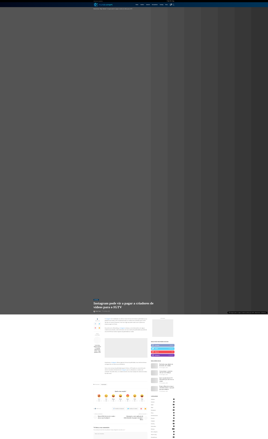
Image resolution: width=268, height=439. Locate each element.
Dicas (152, 412)
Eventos (153, 418)
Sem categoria (154, 431)
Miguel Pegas (98, 311)
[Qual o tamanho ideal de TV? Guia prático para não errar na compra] (154, 380)
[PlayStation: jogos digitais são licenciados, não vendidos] (154, 365)
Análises (153, 399)
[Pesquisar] (173, 4)
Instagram (108, 318)
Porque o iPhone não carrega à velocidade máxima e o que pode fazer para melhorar (166, 388)
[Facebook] (95, 324)
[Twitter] (99, 324)
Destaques (153, 410)
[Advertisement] (126, 348)
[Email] (99, 328)
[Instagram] (162, 355)
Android (152, 402)
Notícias (96, 299)
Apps (152, 407)
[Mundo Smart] (103, 4)
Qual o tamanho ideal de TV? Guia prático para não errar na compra (166, 379)
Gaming (152, 423)
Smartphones (154, 437)
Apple (152, 404)
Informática (153, 426)
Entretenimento (154, 415)
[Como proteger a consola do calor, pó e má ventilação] (154, 372)
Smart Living (153, 434)
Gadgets (153, 421)
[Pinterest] (95, 328)
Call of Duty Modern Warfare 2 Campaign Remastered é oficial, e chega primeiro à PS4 (97, 349)
